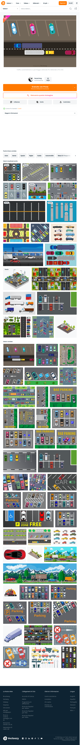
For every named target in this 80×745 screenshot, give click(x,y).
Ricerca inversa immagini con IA (7, 716)
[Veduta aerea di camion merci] (62, 210)
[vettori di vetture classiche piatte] (64, 232)
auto (6, 155)
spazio (23, 155)
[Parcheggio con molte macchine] (17, 326)
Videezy (5, 701)
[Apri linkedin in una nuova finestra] (29, 737)
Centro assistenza (50, 695)
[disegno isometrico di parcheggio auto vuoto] (35, 171)
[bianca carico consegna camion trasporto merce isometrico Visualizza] (13, 634)
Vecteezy (6, 698)
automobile (50, 155)
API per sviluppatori (7, 710)
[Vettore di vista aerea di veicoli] (61, 254)
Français (71, 707)
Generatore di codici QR (7, 727)
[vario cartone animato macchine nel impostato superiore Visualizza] (34, 591)
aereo (14, 155)
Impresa (6, 704)
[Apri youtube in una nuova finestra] (41, 737)
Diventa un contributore (49, 704)
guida (39, 155)
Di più (45, 3)
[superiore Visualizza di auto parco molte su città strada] (24, 210)
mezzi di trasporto (64, 155)
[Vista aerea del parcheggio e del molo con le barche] (37, 190)
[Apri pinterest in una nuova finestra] (32, 737)
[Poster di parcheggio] (40, 232)
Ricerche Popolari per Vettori (27, 706)
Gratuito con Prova (40, 88)
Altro (70, 709)
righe (31, 155)
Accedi (71, 3)
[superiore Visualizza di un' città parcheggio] (64, 591)
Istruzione (6, 707)
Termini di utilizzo (57, 738)
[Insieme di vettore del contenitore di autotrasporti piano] (19, 302)
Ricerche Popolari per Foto (27, 711)
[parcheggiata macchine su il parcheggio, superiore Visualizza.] (41, 375)
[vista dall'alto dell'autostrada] (39, 536)
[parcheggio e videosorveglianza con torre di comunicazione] (16, 278)
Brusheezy (6, 695)
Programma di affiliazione (26, 702)
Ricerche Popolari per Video (27, 715)
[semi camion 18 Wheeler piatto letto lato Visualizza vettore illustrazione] (10, 591)
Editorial (36, 3)
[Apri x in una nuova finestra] (38, 737)
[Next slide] (72, 154)
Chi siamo (48, 701)
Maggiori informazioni (11, 112)
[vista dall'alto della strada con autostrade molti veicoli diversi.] (54, 278)
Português (72, 701)
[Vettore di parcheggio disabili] (15, 190)
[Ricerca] (70, 8)
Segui (48, 80)
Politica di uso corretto (67, 739)
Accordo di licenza (28, 695)
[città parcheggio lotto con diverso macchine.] (12, 499)
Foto (17, 3)
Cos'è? (19, 108)
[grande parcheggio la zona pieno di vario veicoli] (37, 481)
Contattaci (48, 698)
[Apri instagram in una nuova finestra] (26, 737)
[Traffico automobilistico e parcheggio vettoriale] (19, 354)
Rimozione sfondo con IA (7, 722)
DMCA (24, 698)
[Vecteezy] (3, 3)
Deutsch (71, 704)
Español (71, 698)
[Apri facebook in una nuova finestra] (23, 737)
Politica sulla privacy (69, 738)
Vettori (9, 3)
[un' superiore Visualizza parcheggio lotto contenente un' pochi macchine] (14, 536)
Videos (26, 3)
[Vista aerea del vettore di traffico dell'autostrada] (16, 232)
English (71, 695)
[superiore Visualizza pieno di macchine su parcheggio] (15, 481)
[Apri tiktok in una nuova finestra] (35, 737)
